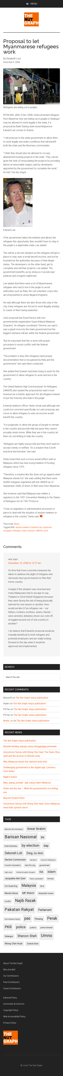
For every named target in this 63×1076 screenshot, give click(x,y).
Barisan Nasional (21, 836)
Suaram (31, 530)
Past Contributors (11, 982)
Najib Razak (25, 900)
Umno (46, 935)
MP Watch (28, 893)
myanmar (47, 527)
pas (27, 918)
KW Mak (50, 879)
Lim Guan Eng (11, 886)
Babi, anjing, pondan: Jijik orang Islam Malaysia (27, 782)
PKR (8, 927)
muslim (8, 901)
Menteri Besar (11, 893)
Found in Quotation (13, 865)
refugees (7, 530)
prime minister (46, 927)
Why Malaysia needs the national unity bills (25, 761)
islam (51, 872)
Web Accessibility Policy (14, 1016)
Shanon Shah (27, 936)
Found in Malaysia (48, 860)
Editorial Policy (10, 998)
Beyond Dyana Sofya (13, 798)
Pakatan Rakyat (19, 909)
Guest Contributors (12, 988)
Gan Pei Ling (30, 865)
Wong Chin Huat (13, 943)
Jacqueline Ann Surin (15, 878)
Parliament (44, 910)
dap (46, 845)
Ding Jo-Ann (35, 853)
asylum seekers (23, 527)
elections (33, 860)
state (24, 530)
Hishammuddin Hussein (25, 872)
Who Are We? (9, 969)
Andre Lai (8, 720)
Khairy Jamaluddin (36, 879)
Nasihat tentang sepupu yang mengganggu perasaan (30, 746)
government (44, 865)
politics (33, 927)
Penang (39, 918)
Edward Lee (36, 527)
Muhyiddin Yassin (46, 893)
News (16, 524)
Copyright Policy (10, 1010)
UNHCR (39, 530)
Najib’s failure (10, 777)
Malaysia (29, 885)
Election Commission (15, 859)
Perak (52, 918)
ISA (41, 871)
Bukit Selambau (11, 846)
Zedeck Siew (32, 943)
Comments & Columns (13, 1004)
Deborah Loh (13, 853)
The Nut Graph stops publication (32, 697)
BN (42, 837)
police (21, 927)
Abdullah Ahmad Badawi (14, 829)
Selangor (17, 530)
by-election (30, 845)
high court (8, 872)
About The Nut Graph (13, 963)
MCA (42, 886)
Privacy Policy (9, 1023)
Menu (33, 3)
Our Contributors (11, 976)
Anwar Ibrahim (36, 829)
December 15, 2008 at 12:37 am (24, 563)
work (45, 530)
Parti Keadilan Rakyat (12, 919)
